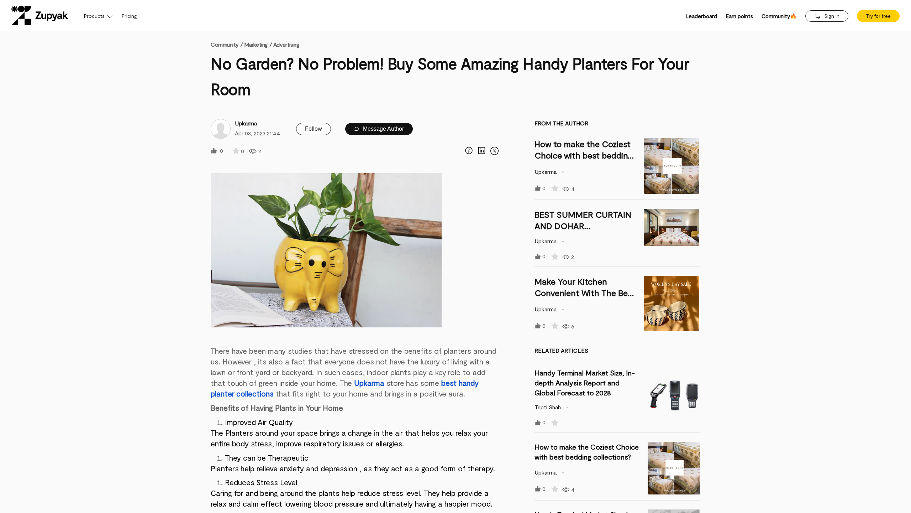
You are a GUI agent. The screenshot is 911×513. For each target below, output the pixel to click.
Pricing (129, 16)
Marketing (256, 44)
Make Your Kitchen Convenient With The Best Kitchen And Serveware (585, 292)
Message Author (383, 129)
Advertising (286, 44)
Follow (313, 129)
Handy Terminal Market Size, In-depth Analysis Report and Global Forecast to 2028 (585, 382)
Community (227, 44)
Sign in (831, 16)
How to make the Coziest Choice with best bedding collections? (583, 155)
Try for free (878, 16)
